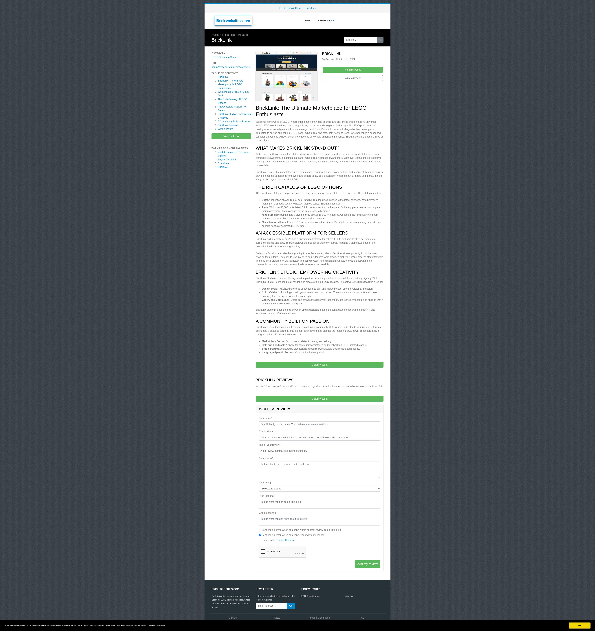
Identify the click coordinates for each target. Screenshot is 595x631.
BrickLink (311, 8)
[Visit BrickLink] (286, 76)
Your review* (266, 458)
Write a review (225, 129)
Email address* (267, 431)
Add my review (367, 564)
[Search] (380, 40)
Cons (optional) (267, 513)
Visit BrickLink (231, 136)
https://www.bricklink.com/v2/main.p (231, 67)
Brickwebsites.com (233, 20)
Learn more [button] (160, 625)
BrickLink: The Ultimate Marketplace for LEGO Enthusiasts (230, 84)
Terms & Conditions (319, 617)
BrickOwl (223, 167)
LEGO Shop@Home (290, 8)
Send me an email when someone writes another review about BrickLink (301, 530)
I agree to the (278, 540)
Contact (233, 617)
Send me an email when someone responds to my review (293, 535)
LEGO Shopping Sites (236, 35)
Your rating (265, 482)
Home (307, 20)
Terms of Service (285, 540)
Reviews (228, 125)
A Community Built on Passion (234, 121)
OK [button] (579, 625)
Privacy (276, 617)
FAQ (361, 617)
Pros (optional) (267, 496)
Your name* (265, 418)
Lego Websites (324, 20)
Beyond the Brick (227, 159)
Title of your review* (269, 445)
